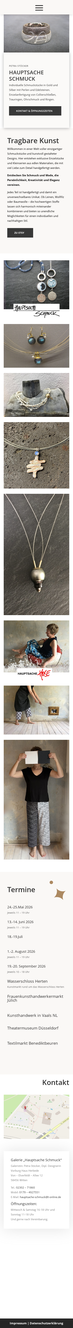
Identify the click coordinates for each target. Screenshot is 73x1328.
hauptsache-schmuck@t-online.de (40, 1197)
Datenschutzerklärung (46, 1323)
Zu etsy (19, 232)
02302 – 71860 (25, 1187)
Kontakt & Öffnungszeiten (34, 111)
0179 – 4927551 (29, 1192)
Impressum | (19, 1323)
